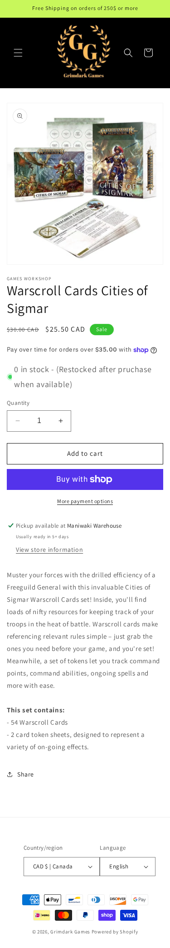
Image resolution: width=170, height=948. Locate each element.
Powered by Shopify (115, 931)
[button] (18, 53)
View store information (49, 549)
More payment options (85, 501)
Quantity (18, 403)
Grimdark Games (70, 931)
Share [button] (25, 774)
